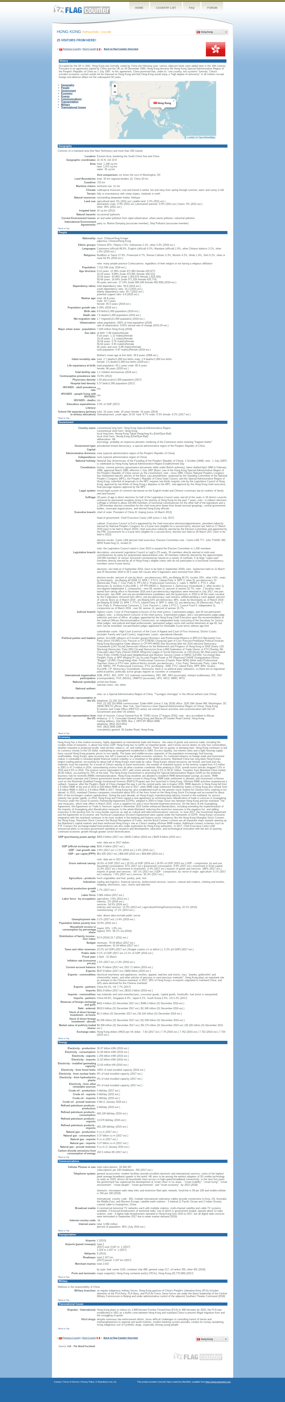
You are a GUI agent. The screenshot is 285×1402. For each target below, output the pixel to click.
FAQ (191, 7)
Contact (57, 1382)
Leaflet (190, 137)
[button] (173, 101)
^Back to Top (63, 228)
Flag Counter (82, 9)
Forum (212, 7)
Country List (166, 7)
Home (139, 7)
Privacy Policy (87, 1382)
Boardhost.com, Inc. (107, 1382)
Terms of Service (71, 1382)
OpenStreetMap (207, 137)
